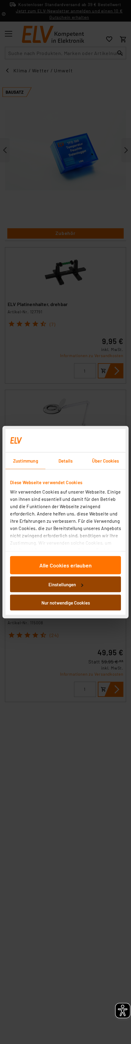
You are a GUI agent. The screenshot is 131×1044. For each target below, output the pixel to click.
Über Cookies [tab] (105, 460)
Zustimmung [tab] (25, 460)
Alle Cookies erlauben (65, 565)
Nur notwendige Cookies (65, 602)
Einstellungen (62, 584)
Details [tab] (65, 460)
